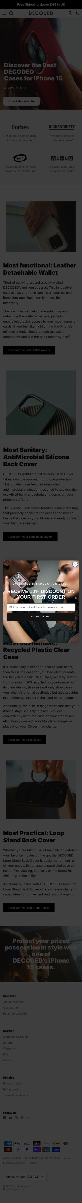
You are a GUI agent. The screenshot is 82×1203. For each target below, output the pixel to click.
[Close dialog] (75, 564)
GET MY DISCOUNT (41, 616)
